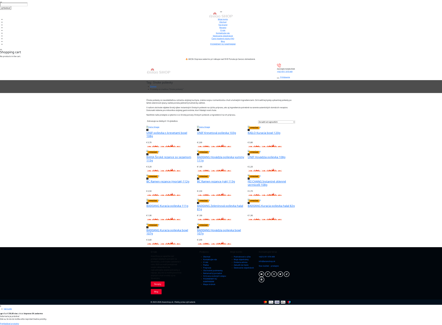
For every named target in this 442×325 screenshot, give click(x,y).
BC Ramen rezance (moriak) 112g (167, 181)
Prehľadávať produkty (9, 323)
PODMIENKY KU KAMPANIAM (223, 44)
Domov (153, 86)
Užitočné (189, 71)
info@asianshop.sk (267, 261)
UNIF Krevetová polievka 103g (216, 133)
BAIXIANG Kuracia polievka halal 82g (271, 206)
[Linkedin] (261, 279)
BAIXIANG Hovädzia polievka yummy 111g (220, 158)
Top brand (222, 25)
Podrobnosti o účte (242, 256)
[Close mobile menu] (221, 11)
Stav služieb (264, 266)
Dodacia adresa (240, 262)
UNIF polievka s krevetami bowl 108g (166, 134)
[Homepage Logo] (221, 15)
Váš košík (8, 309)
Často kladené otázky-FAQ (223, 38)
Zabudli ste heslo (241, 265)
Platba (206, 265)
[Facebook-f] (268, 274)
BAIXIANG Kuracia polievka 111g (167, 206)
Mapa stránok (209, 284)
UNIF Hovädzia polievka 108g (266, 157)
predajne (275, 266)
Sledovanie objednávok (223, 36)
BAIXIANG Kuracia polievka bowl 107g (167, 231)
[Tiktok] (286, 274)
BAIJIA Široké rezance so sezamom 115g (168, 158)
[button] (147, 130)
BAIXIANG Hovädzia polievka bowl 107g (219, 231)
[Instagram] (274, 274)
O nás (222, 30)
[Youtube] (261, 274)
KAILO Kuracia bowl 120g (264, 133)
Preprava (207, 267)
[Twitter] (280, 274)
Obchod (222, 22)
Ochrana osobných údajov (214, 276)
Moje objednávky (241, 259)
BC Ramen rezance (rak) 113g (216, 181)
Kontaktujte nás (223, 33)
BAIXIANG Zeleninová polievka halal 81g (220, 207)
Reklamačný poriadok (212, 273)
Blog (223, 41)
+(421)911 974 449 (284, 71)
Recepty (222, 27)
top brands (225, 71)
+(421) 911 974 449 (267, 256)
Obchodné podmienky (213, 270)
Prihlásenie (285, 77)
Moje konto (223, 19)
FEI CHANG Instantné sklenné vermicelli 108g (267, 183)
